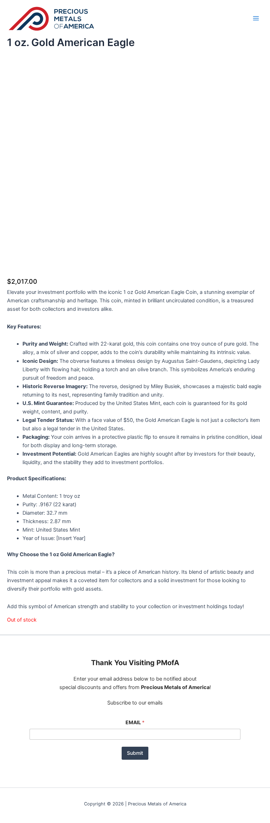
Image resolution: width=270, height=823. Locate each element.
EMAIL (135, 722)
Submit (135, 753)
